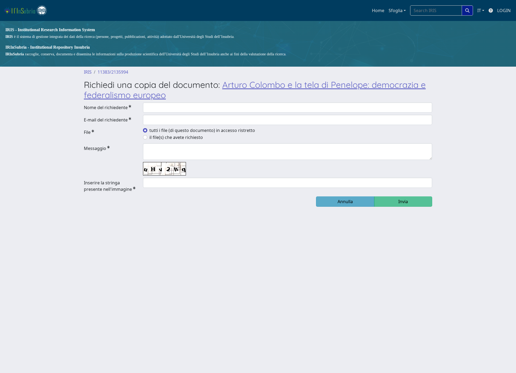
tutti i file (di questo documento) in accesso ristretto (202, 130)
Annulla (345, 202)
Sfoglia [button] (396, 10)
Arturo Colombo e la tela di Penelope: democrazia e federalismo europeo (255, 89)
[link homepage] (27, 10)
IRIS (88, 72)
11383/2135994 (113, 72)
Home (378, 10)
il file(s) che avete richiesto (176, 137)
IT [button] (479, 10)
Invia (403, 202)
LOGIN (504, 10)
